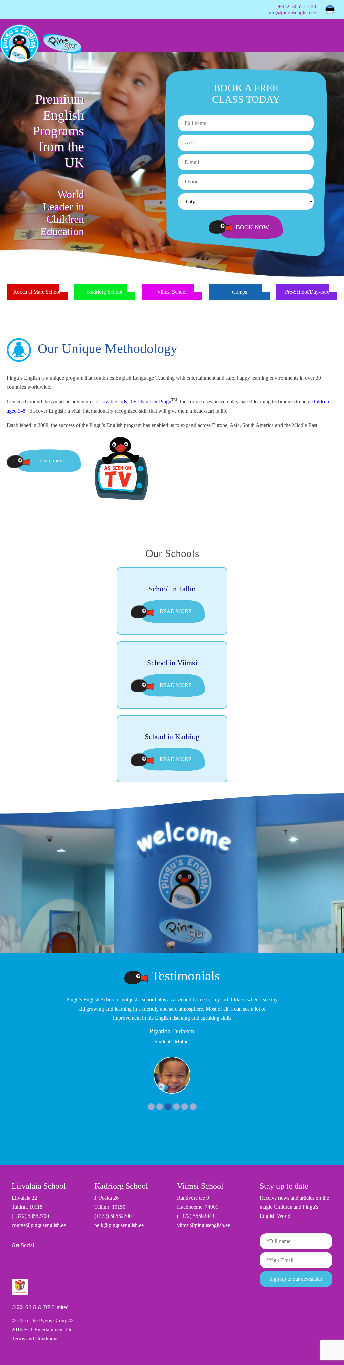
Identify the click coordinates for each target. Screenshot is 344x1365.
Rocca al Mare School (36, 292)
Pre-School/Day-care (307, 292)
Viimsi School (172, 292)
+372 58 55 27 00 (297, 6)
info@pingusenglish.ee (291, 12)
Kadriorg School (104, 292)
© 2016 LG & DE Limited (40, 1307)
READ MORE (176, 611)
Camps (239, 292)
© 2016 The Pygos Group (40, 1320)
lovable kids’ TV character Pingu (136, 401)
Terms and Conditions (35, 1338)
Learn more (51, 460)
